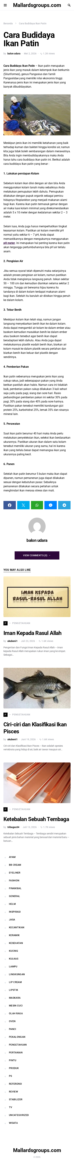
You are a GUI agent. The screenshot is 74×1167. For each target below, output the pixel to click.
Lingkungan (17, 974)
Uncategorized (19, 1115)
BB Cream (15, 864)
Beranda (8, 23)
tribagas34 (13, 827)
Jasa (12, 919)
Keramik (14, 935)
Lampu (13, 966)
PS (10, 1076)
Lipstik (13, 990)
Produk (14, 1068)
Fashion (14, 880)
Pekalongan (17, 1036)
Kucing (13, 950)
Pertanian (16, 1052)
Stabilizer (16, 1099)
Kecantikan (16, 927)
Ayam (12, 857)
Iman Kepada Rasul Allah (32, 633)
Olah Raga (16, 1013)
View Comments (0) (35, 555)
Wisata (13, 1122)
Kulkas (13, 958)
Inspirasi (15, 911)
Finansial (15, 888)
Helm (12, 904)
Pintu (12, 1060)
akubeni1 (12, 641)
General (14, 896)
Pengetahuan (18, 1044)
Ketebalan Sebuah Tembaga (36, 819)
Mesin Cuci (16, 1005)
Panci (12, 1029)
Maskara (14, 997)
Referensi (15, 1083)
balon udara (13, 53)
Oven (12, 1021)
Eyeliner (14, 872)
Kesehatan (16, 943)
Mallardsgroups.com (37, 5)
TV (10, 1107)
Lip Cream (15, 982)
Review (13, 1091)
